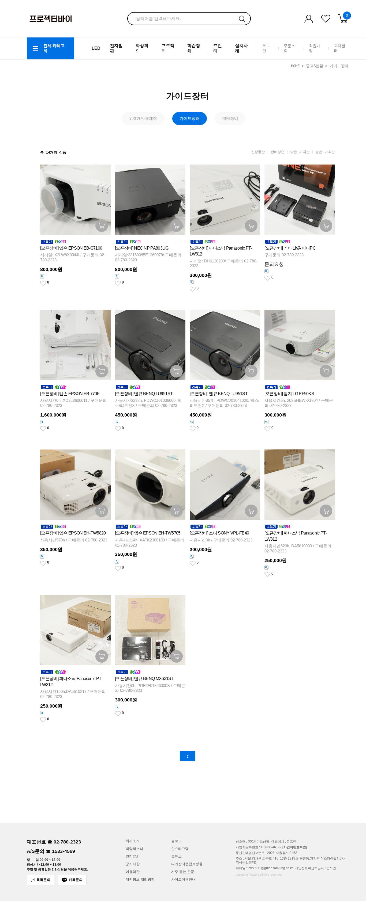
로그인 (266, 48)
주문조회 (289, 48)
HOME (295, 66)
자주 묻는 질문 (182, 872)
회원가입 (314, 48)
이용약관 (133, 872)
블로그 (176, 841)
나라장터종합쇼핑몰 (187, 864)
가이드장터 (339, 66)
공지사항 (133, 864)
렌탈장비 (230, 118)
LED (96, 48)
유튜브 (176, 856)
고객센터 (339, 48)
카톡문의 (76, 880)
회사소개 (133, 841)
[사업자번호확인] (294, 847)
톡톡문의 (43, 880)
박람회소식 (134, 849)
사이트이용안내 (183, 879)
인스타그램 (180, 849)
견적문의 (133, 856)
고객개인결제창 (143, 118)
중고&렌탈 (314, 66)
